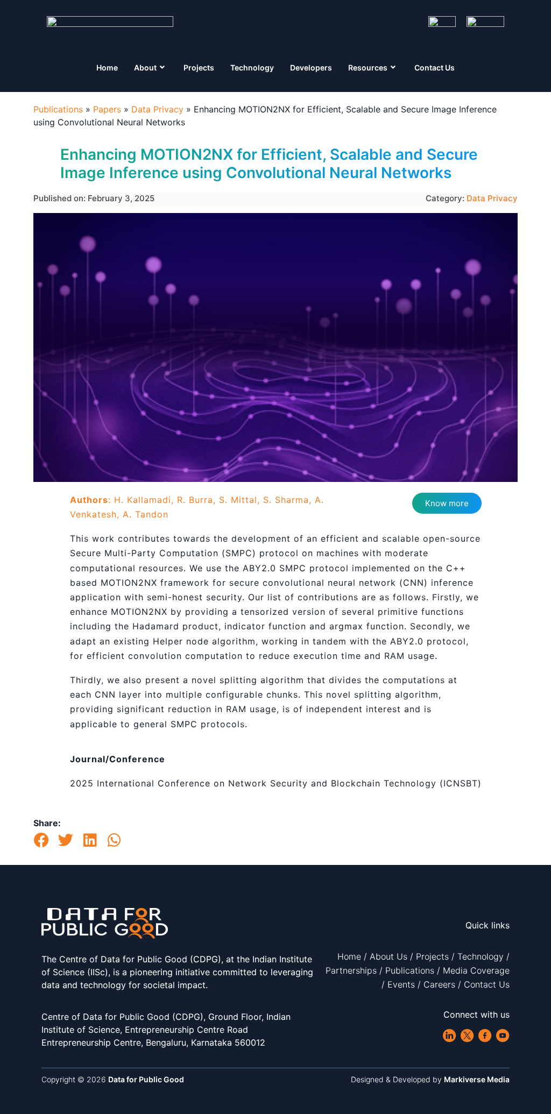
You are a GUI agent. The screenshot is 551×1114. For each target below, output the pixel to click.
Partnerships (351, 970)
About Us (388, 956)
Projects (198, 67)
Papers (107, 109)
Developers (311, 67)
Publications (58, 109)
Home (107, 67)
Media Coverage (476, 970)
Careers (439, 984)
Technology (252, 67)
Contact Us (434, 67)
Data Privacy (157, 109)
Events (401, 984)
